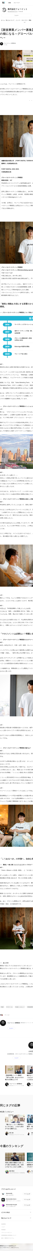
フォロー (16, 15)
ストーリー (25, 20)
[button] (17, 1189)
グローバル (9, 1007)
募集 (30, 20)
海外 (3, 1007)
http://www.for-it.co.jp (13, 11)
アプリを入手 (27, 1194)
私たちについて (10, 20)
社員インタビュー (20, 1007)
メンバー (18, 20)
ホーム (3, 20)
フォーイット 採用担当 (10, 43)
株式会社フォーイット (18, 9)
